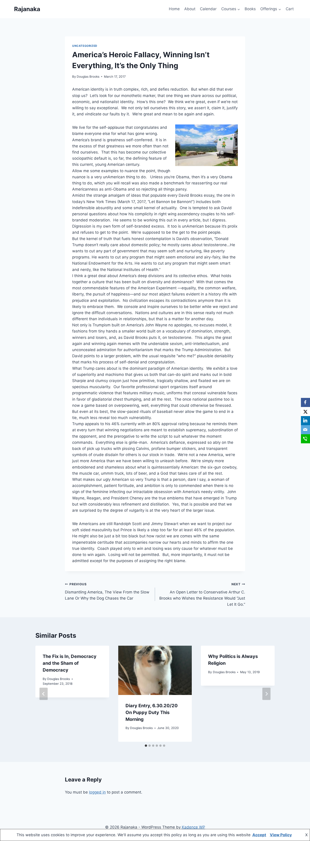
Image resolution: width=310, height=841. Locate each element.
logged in (97, 792)
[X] (305, 411)
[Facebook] (305, 402)
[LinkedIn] (305, 420)
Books (250, 9)
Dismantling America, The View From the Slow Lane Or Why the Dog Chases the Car (107, 591)
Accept (259, 835)
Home (174, 9)
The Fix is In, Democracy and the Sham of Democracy (69, 663)
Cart (290, 9)
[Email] (305, 429)
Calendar (208, 9)
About (189, 9)
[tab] (146, 745)
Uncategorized (84, 45)
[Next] (266, 694)
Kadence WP (193, 827)
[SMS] (305, 438)
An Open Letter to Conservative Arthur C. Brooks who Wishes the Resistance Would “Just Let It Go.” (202, 594)
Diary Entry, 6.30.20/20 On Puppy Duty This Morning (151, 712)
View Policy (281, 835)
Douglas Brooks (88, 76)
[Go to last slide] (43, 694)
